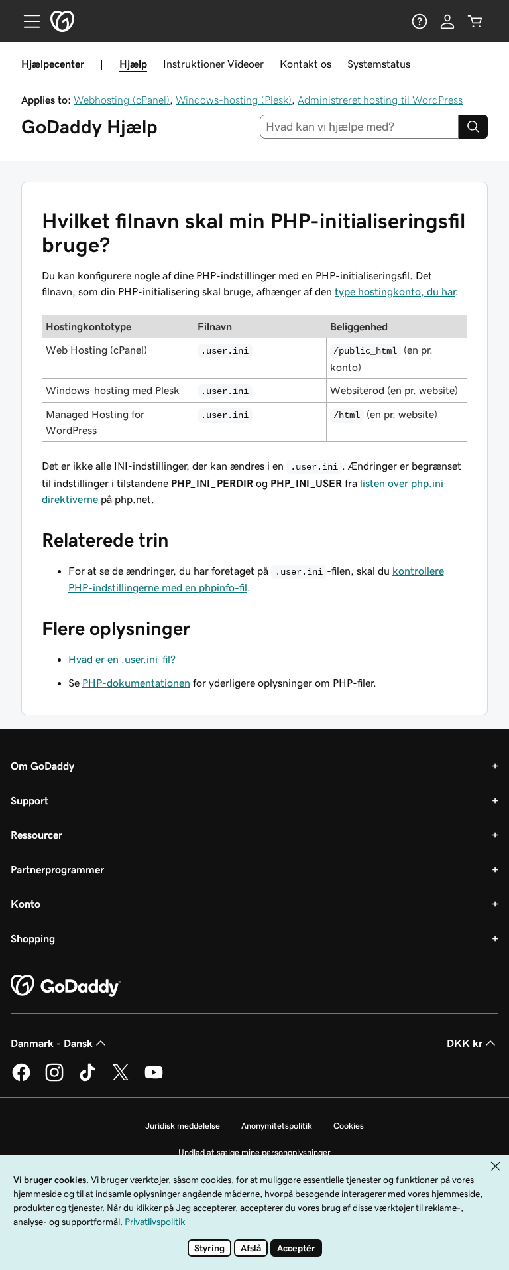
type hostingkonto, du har (395, 291)
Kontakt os (305, 63)
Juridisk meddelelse (182, 1125)
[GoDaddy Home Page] (66, 986)
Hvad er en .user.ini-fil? (122, 659)
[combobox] (359, 127)
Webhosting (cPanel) (122, 99)
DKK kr (464, 1043)
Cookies (348, 1125)
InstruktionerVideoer (213, 63)
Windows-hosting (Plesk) (234, 99)
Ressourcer (36, 834)
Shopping (33, 938)
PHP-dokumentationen (136, 682)
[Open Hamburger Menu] (26, 21)
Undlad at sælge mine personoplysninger (254, 1152)
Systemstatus (378, 63)
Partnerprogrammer (57, 869)
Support (29, 800)
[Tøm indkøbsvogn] (475, 21)
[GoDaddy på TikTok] (87, 1079)
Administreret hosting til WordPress (380, 99)
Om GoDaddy (42, 765)
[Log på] (447, 21)
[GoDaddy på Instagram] (54, 1079)
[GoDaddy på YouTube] (153, 1079)
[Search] (473, 127)
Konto (25, 903)
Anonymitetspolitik (276, 1125)
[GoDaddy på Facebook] (21, 1079)
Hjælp (133, 63)
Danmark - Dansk (52, 1043)
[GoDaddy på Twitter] (120, 1079)
